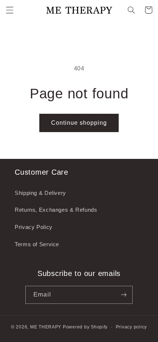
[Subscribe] (123, 295)
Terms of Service (37, 244)
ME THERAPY (45, 327)
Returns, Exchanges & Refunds (56, 210)
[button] (9, 9)
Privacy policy (131, 327)
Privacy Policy (34, 227)
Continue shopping (79, 123)
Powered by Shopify (85, 327)
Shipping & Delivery (40, 193)
